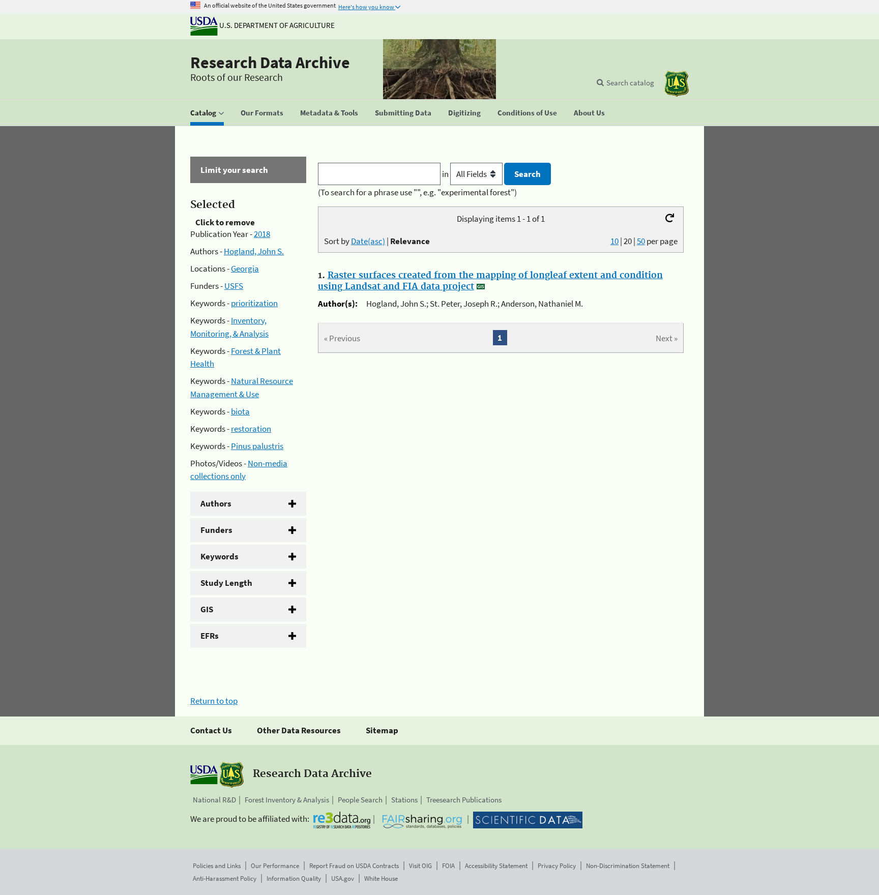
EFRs (209, 635)
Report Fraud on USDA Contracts (354, 865)
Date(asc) (368, 241)
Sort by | (377, 241)
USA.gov (342, 878)
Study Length (226, 582)
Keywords (219, 556)
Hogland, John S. (254, 251)
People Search (360, 799)
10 (614, 241)
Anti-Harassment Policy (224, 878)
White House (381, 878)
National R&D (214, 799)
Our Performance (275, 865)
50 (641, 241)
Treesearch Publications (464, 799)
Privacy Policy (557, 865)
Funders (216, 529)
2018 (262, 234)
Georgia (245, 268)
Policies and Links (217, 865)
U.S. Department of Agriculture (276, 25)
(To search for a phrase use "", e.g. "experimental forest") (417, 192)
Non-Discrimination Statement (627, 865)
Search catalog (630, 82)
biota (240, 411)
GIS (206, 609)
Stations (404, 799)
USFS (233, 285)
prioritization (254, 303)
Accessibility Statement (496, 865)
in (446, 174)
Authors (215, 503)
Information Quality (294, 878)
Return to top (214, 700)
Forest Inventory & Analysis (287, 799)
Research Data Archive (270, 62)
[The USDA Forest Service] (676, 84)
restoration (251, 428)
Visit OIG (420, 865)
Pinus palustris (257, 446)
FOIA (448, 865)
